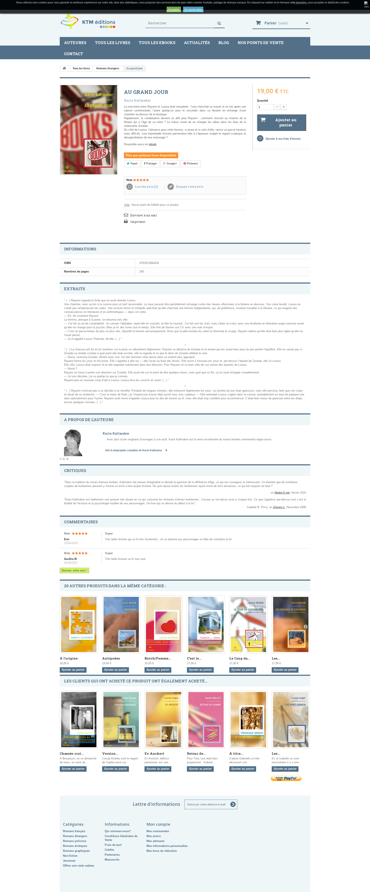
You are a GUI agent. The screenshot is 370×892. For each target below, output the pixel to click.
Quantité (262, 100)
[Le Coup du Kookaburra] (248, 624)
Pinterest (192, 163)
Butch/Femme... (158, 658)
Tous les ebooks (157, 42)
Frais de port (113, 844)
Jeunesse (69, 860)
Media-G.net (282, 492)
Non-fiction (70, 855)
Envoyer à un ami (143, 215)
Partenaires (112, 854)
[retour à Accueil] (64, 68)
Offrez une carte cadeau (78, 865)
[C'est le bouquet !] (206, 624)
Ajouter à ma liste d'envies (283, 138)
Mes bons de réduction (161, 850)
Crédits (109, 849)
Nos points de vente (261, 42)
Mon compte (158, 824)
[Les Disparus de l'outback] (291, 624)
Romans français (74, 831)
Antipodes (111, 658)
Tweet (133, 163)
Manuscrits (112, 859)
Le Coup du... (239, 658)
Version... (110, 753)
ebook (153, 144)
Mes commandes (157, 831)
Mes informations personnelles (167, 846)
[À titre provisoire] (248, 720)
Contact (73, 53)
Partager (151, 163)
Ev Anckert (154, 753)
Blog (223, 42)
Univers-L (279, 507)
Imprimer (137, 222)
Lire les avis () (146, 187)
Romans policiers (74, 841)
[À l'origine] (79, 624)
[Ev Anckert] (164, 720)
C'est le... (194, 658)
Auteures (75, 42)
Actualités (197, 42)
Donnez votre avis (189, 187)
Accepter (173, 9)
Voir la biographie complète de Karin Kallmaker (134, 450)
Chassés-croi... (72, 753)
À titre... (236, 753)
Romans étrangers (75, 836)
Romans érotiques (75, 846)
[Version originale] (121, 720)
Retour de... (196, 753)
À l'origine (69, 658)
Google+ (171, 163)
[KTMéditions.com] (99, 21)
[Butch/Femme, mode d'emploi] (164, 624)
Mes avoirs (153, 836)
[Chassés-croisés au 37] (79, 720)
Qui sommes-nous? (118, 831)
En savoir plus (193, 9)
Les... (276, 658)
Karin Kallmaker (137, 100)
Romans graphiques (76, 850)
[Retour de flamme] (206, 720)
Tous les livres (112, 42)
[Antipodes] (121, 624)
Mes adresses (155, 841)
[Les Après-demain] (291, 720)
